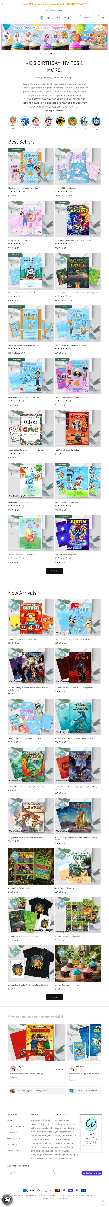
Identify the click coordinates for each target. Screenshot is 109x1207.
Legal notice (64, 1198)
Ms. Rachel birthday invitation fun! (21, 240)
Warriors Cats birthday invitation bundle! (24, 937)
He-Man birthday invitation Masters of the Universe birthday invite (28, 689)
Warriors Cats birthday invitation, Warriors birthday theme (77, 293)
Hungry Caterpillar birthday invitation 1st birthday (27, 450)
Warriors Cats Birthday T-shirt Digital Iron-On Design (28, 985)
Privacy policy (65, 1195)
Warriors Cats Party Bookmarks (20, 888)
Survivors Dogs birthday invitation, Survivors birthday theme (76, 839)
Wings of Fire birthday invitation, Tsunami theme (74, 738)
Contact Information (15, 1126)
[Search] (96, 18)
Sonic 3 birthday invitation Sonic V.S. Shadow (73, 240)
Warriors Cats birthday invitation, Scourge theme (74, 688)
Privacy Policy (12, 1132)
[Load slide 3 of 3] (55, 53)
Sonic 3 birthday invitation (65, 555)
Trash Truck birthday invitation (67, 888)
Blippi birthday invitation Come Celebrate (24, 345)
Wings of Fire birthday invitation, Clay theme (25, 838)
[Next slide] (62, 53)
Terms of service (78, 1195)
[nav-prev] (8, 1056)
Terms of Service (14, 1150)
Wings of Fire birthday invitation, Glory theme (26, 787)
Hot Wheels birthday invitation (67, 450)
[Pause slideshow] (68, 53)
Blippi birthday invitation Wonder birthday (71, 345)
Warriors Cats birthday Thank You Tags (70, 937)
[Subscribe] (51, 1173)
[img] (37, 1060)
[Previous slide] (41, 53)
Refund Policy (12, 1144)
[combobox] (89, 18)
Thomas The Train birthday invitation (22, 293)
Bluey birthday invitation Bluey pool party (24, 738)
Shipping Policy (13, 1138)
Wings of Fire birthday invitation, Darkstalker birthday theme (76, 788)
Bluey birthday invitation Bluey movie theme (72, 639)
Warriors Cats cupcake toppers (67, 985)
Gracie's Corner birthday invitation (68, 398)
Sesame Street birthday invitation (21, 555)
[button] (6, 18)
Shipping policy (91, 1195)
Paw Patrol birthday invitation (66, 502)
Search (9, 1120)
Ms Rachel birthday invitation (66, 188)
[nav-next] (100, 1056)
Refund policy (53, 1195)
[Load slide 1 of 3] (47, 53)
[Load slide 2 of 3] (51, 53)
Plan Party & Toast (23, 1195)
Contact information (50, 1198)
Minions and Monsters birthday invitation (24, 639)
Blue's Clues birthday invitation (20, 502)
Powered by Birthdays (37, 1195)
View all (54, 570)
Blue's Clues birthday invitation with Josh (24, 398)
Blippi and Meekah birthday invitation (23, 188)
